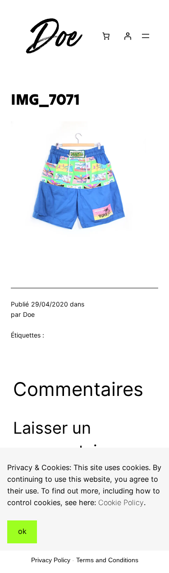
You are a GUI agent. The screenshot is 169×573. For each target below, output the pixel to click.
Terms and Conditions (107, 560)
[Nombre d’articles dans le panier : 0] (105, 36)
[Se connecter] (128, 36)
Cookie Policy (121, 502)
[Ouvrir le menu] (145, 36)
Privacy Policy (50, 560)
